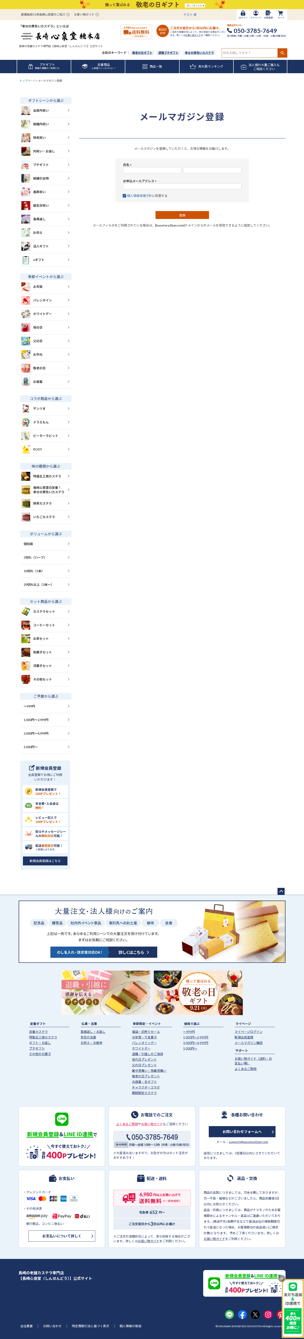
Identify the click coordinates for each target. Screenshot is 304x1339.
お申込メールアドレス (140, 181)
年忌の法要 (88, 1037)
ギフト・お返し (40, 1043)
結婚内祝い (41, 124)
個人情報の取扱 (130, 1326)
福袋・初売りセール (146, 1032)
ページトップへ (281, 891)
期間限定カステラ (144, 1093)
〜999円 (29, 706)
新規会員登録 (244, 1037)
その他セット (42, 679)
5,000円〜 (31, 747)
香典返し (39, 219)
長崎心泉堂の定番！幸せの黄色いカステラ (48, 490)
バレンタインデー (144, 1043)
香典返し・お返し (93, 1032)
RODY (37, 449)
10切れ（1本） (34, 571)
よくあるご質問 (245, 1069)
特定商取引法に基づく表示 (90, 1326)
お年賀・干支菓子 (144, 1037)
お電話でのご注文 (157, 1114)
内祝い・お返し (44, 151)
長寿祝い (39, 192)
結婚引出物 (41, 178)
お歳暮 (38, 382)
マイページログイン (249, 1032)
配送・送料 (157, 1178)
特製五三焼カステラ (43, 1037)
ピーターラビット (45, 436)
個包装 (28, 544)
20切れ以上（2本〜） (39, 584)
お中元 (38, 354)
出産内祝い (41, 110)
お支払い (67, 1178)
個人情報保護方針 (139, 196)
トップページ (28, 80)
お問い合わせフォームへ (242, 1131)
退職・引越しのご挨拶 (147, 1054)
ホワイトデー (42, 314)
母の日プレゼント (144, 1059)
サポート (241, 1050)
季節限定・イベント (147, 1024)
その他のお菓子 (40, 1054)
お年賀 (38, 287)
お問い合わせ (52, 1326)
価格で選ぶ (192, 1024)
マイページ (243, 1024)
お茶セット (41, 638)
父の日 (38, 341)
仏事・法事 (89, 1024)
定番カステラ (38, 1032)
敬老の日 (39, 368)
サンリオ (39, 408)
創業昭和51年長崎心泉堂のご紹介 (43, 14)
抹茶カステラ (42, 503)
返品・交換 (247, 1178)
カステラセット (44, 611)
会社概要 (26, 1326)
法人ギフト (41, 246)
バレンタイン (42, 300)
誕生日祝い (41, 205)
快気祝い (39, 137)
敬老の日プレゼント (146, 1076)
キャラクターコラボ (146, 1087)
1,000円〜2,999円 (36, 720)
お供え (38, 232)
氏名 (128, 165)
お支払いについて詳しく (61, 1236)
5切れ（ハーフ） (35, 557)
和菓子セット (42, 652)
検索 (282, 52)
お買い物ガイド (84, 14)
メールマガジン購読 (249, 1043)
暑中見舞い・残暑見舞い (149, 1070)
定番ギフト (38, 1024)
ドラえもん (41, 422)
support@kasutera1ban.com (248, 1142)
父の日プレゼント (144, 1065)
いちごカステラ (44, 517)
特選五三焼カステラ (47, 476)
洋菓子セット (42, 666)
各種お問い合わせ (247, 1114)
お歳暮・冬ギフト (144, 1082)
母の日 (38, 327)
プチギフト (41, 165)
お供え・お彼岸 (91, 1043)
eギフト (38, 260)
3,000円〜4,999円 (36, 733)
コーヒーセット (44, 625)
